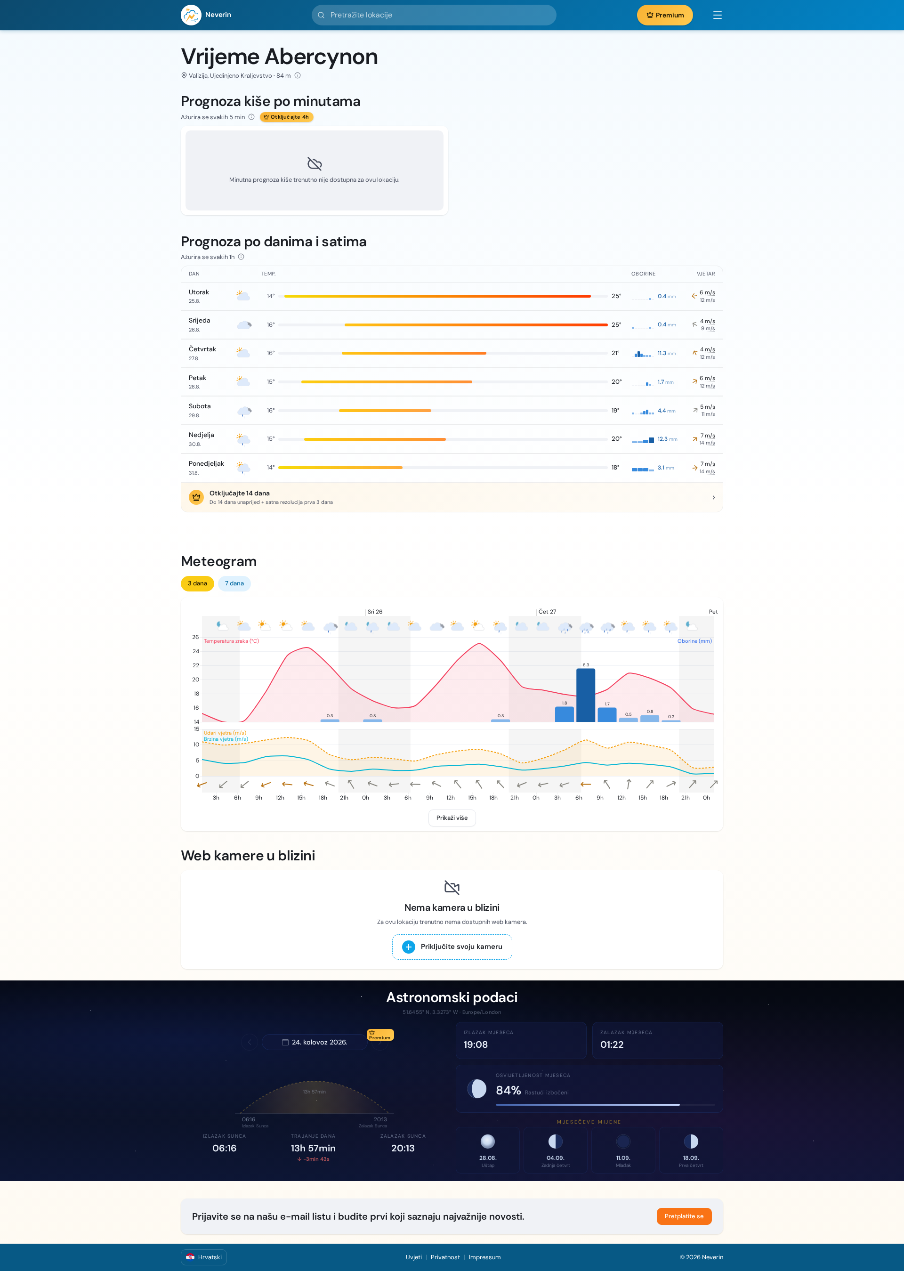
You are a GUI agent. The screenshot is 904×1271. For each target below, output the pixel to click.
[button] (712, 15)
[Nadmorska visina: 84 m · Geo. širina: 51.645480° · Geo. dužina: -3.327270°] (297, 75)
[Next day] (379, 1042)
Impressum (485, 1257)
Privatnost (445, 1257)
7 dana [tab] (234, 583)
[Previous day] (249, 1042)
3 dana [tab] (197, 583)
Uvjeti (414, 1257)
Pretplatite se (684, 1216)
